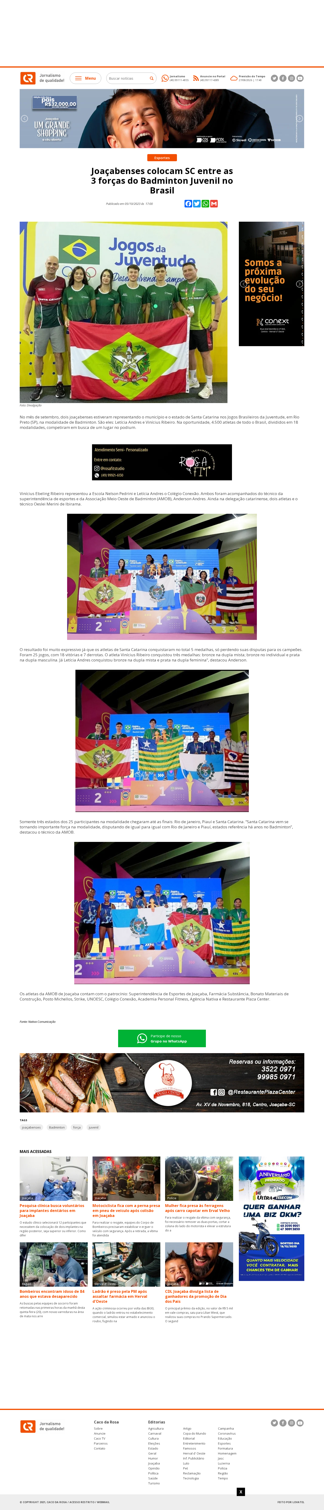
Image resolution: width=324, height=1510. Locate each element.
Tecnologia (191, 1478)
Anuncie (100, 1433)
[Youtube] (300, 78)
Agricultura (156, 1428)
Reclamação (192, 1473)
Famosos (189, 1448)
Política (153, 1473)
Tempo (223, 1478)
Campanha (226, 1428)
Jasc (221, 1458)
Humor (153, 1458)
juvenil (93, 1127)
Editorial (189, 1438)
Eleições (154, 1443)
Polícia (222, 1468)
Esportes (224, 1443)
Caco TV (99, 1438)
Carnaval (154, 1433)
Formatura (225, 1448)
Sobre (98, 1428)
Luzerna (224, 1463)
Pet (185, 1468)
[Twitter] (274, 78)
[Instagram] (291, 78)
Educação (225, 1438)
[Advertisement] (142, 33)
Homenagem (227, 1453)
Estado (153, 1448)
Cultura (153, 1438)
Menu (90, 78)
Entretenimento (194, 1443)
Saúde (153, 1478)
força (77, 1127)
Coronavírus (227, 1433)
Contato (99, 1448)
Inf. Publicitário (193, 1458)
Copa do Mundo (194, 1433)
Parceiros (101, 1443)
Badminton (57, 1127)
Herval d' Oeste (194, 1453)
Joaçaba (154, 1463)
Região (223, 1473)
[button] (299, 118)
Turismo (154, 1483)
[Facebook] (283, 78)
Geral (152, 1453)
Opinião (154, 1468)
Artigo (187, 1428)
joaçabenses (31, 1127)
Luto (186, 1463)
